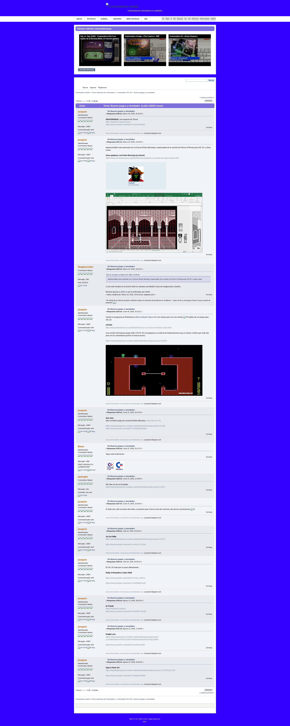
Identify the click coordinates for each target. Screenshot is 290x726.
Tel (189, 19)
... (85, 101)
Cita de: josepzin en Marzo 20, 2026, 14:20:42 (123, 275)
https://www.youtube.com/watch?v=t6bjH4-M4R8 (125, 676)
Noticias (91, 19)
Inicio (79, 19)
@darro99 (152, 317)
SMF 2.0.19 (133, 719)
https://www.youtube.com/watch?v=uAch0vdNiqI (125, 124)
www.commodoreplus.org (133, 133)
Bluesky (180, 19)
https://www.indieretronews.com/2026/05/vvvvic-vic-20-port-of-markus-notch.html (138, 328)
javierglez (83, 476)
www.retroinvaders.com (114, 133)
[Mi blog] (91, 133)
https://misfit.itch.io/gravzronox (118, 122)
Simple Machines (154, 719)
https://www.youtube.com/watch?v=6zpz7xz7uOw (126, 544)
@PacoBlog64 (142, 317)
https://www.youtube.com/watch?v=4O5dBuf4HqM (126, 428)
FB (174, 19)
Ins (185, 19)
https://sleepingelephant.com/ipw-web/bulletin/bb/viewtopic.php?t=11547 (135, 487)
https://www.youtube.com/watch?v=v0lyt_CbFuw (125, 578)
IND (146, 19)
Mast (167, 19)
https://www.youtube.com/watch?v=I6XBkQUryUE (126, 583)
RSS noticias (204, 19)
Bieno (81, 446)
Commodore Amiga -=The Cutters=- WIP (142, 36)
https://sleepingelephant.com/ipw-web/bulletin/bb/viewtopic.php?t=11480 (135, 426)
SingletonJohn (85, 267)
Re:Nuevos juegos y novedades (121, 111)
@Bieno (124, 292)
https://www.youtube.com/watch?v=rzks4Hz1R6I (125, 645)
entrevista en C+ (153, 421)
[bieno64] (91, 470)
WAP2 (213, 19)
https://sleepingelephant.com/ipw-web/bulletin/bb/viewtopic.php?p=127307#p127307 (141, 670)
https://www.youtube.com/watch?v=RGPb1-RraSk (126, 611)
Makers (117, 19)
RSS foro (195, 19)
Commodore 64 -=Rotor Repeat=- (184, 36)
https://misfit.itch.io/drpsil (116, 609)
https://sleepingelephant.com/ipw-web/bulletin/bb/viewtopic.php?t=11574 (135, 539)
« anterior (203, 97)
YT (163, 19)
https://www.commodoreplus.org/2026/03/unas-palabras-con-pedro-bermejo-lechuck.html (142, 158)
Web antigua (132, 19)
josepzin (82, 111)
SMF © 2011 (143, 719)
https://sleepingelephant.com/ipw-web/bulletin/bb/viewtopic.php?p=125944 (136, 341)
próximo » (210, 97)
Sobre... (104, 19)
